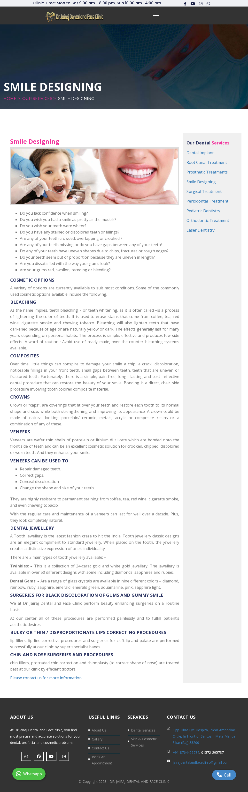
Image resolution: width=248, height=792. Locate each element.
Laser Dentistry (200, 230)
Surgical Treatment (204, 191)
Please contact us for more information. (46, 677)
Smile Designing (76, 98)
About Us (99, 730)
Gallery (97, 739)
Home (10, 98)
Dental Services (143, 730)
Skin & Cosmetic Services (144, 742)
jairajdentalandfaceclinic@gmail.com (201, 762)
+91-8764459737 (186, 752)
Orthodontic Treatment (207, 220)
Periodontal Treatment (207, 201)
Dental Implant (200, 152)
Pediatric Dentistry (203, 210)
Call (227, 775)
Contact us (100, 748)
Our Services (37, 98)
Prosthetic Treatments (207, 172)
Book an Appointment (102, 759)
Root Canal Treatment (206, 162)
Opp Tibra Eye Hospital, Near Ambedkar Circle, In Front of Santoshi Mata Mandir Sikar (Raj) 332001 (204, 736)
